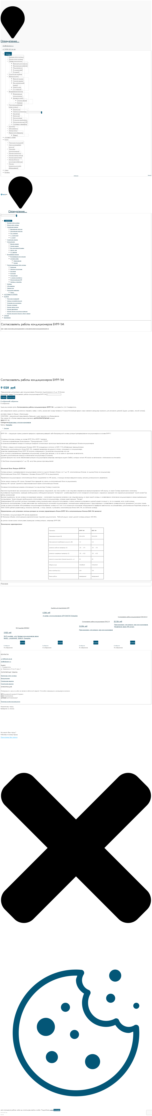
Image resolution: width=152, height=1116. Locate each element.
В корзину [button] (22, 642)
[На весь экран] (3, 1112)
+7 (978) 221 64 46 (6, 659)
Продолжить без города (9, 737)
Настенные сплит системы (9, 676)
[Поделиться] (4, 1112)
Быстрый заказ (11, 397)
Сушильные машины (7, 684)
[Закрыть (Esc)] (6, 1112)
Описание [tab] (6, 428)
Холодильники (5, 678)
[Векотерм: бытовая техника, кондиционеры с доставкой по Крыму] (6, 3)
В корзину (3, 397)
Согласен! (56, 1110)
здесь (51, 1110)
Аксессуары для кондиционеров (20, 422)
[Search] (41, 112)
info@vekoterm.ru (6, 662)
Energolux (9, 425)
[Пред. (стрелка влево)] (1, 1114)
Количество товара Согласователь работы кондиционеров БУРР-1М (23, 394)
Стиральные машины (7, 681)
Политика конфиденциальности (10, 702)
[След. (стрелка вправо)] (3, 1114)
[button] (9, 401)
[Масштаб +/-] (1, 1112)
